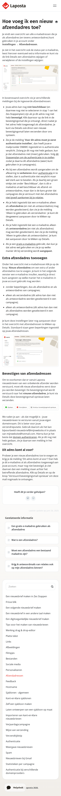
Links (8, 641)
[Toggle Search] (52, 586)
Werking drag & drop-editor (20, 630)
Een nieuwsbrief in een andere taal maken (28, 613)
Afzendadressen (14, 675)
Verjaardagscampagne (18, 724)
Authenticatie (13, 741)
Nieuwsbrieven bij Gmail (19, 758)
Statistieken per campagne (20, 764)
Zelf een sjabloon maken (19, 704)
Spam (9, 752)
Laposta (29, 787)
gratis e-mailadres (26, 244)
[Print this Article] (56, 22)
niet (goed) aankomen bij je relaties (24, 197)
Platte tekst (12, 636)
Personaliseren (14, 670)
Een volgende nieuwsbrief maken (23, 607)
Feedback (11, 681)
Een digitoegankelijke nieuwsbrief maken (27, 619)
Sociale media (13, 664)
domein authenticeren (25, 437)
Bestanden (11, 658)
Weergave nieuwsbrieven (19, 747)
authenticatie (45, 173)
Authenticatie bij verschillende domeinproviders (22, 771)
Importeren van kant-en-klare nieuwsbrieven (21, 717)
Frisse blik (11, 602)
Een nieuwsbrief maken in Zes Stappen (26, 596)
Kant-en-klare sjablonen (18, 698)
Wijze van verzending (17, 730)
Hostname (11, 687)
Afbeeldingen (13, 647)
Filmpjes (10, 653)
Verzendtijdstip (14, 735)
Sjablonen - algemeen (17, 692)
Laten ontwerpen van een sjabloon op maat (29, 709)
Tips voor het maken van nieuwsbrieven (27, 624)
